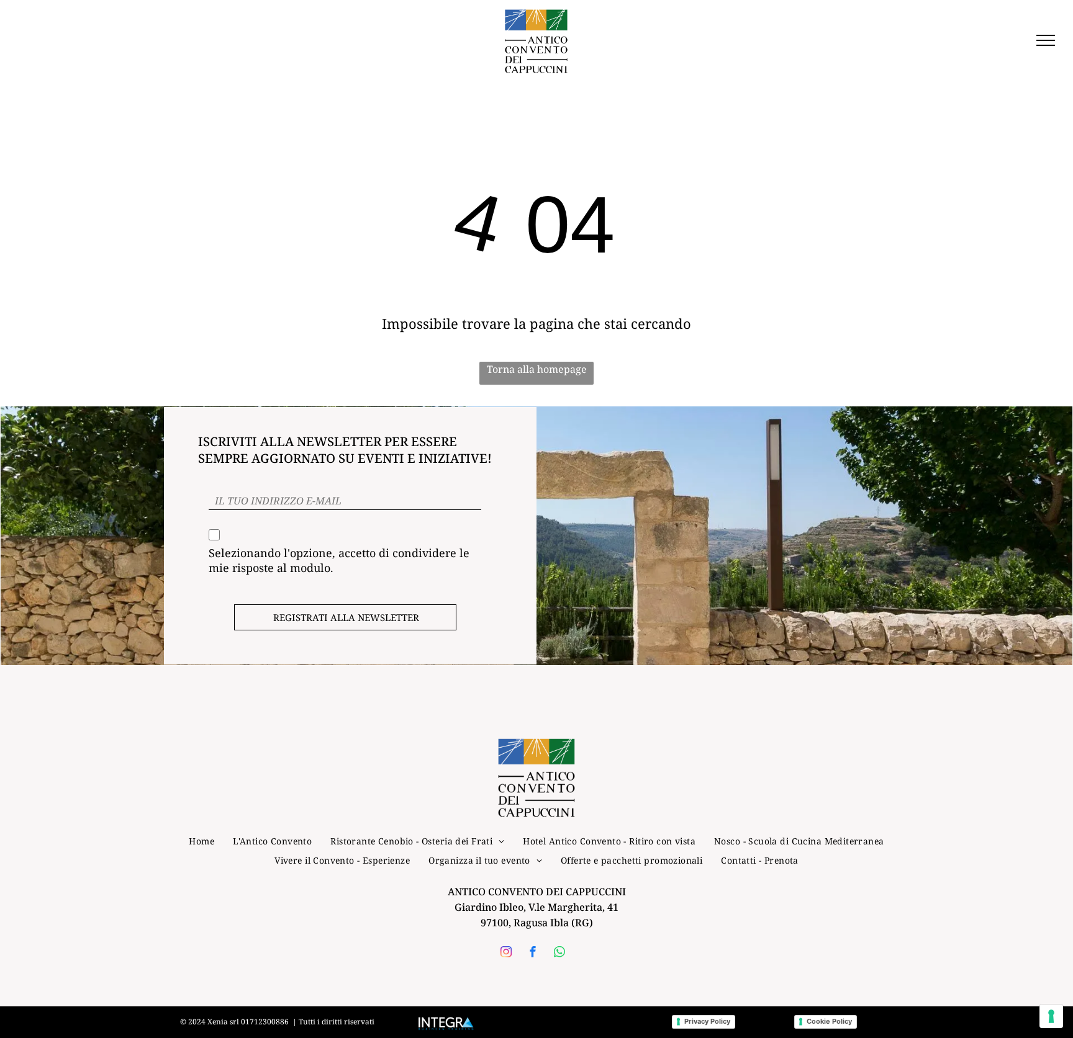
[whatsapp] (559, 953)
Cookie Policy (829, 1021)
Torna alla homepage (537, 369)
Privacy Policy (707, 1021)
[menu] (1046, 40)
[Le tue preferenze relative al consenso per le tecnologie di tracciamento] (1051, 1016)
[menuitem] (201, 841)
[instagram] (506, 953)
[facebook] (533, 953)
